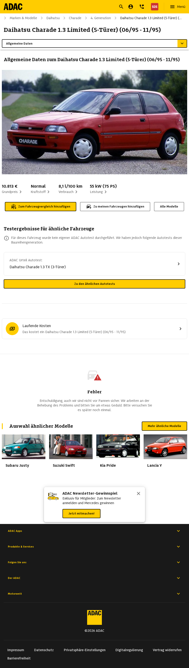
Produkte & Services (21, 546)
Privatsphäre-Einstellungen (85, 650)
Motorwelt (15, 593)
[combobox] (89, 7)
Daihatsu (53, 18)
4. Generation (101, 18)
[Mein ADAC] (130, 6)
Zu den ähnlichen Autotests (94, 284)
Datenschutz (44, 650)
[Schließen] (138, 494)
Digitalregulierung (129, 650)
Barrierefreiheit (19, 658)
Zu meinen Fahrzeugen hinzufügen (118, 206)
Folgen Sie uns (17, 562)
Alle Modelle (169, 206)
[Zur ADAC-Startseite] (13, 6)
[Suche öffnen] (121, 6)
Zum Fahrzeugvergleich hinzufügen (44, 206)
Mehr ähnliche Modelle (164, 426)
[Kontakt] (142, 6)
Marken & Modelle (23, 18)
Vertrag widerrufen (167, 650)
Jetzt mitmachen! (81, 513)
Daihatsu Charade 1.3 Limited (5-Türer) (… (151, 18)
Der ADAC (14, 578)
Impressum (15, 650)
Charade (75, 18)
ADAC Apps (15, 531)
